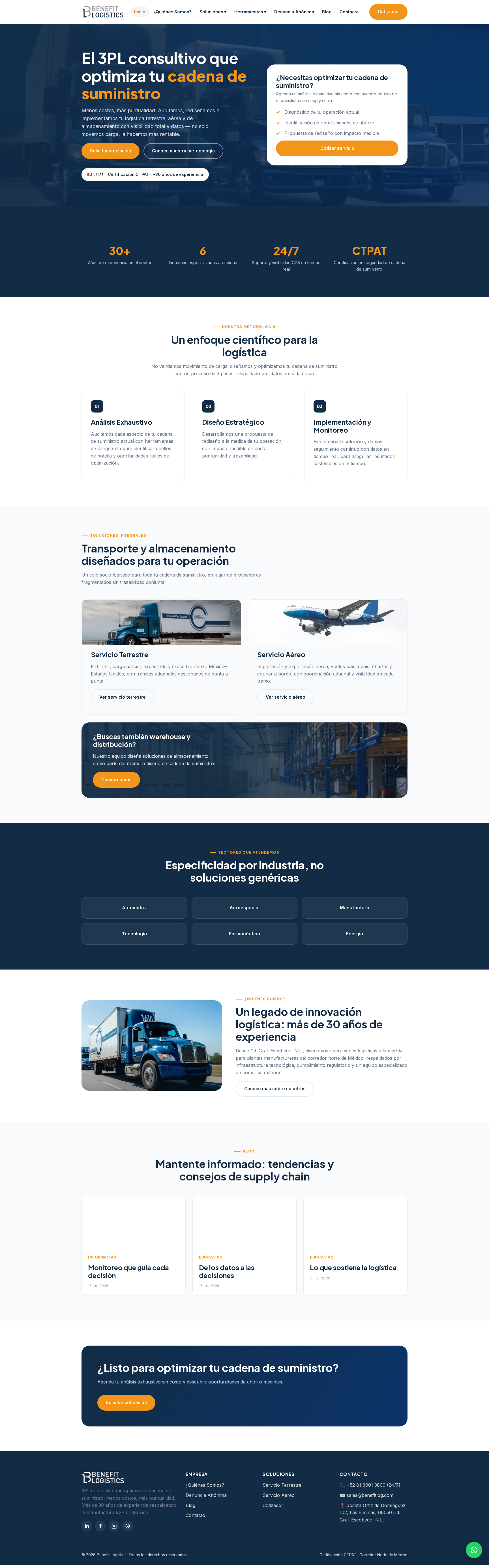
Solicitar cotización (110, 151)
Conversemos (116, 779)
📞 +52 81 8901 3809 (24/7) (370, 1485)
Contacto (349, 11)
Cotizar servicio (337, 148)
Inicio (139, 11)
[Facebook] (100, 1526)
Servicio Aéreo (279, 1495)
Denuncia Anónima (294, 11)
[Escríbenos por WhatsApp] (474, 1550)
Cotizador (388, 11)
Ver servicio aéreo (285, 697)
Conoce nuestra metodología (183, 151)
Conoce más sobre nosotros (275, 1088)
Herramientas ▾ (250, 11)
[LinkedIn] (87, 1526)
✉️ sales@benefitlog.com (366, 1495)
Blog (327, 11)
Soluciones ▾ (213, 11)
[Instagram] (114, 1526)
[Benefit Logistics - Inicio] (102, 12)
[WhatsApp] (127, 1526)
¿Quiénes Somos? (172, 11)
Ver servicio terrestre (122, 697)
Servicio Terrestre (282, 1485)
